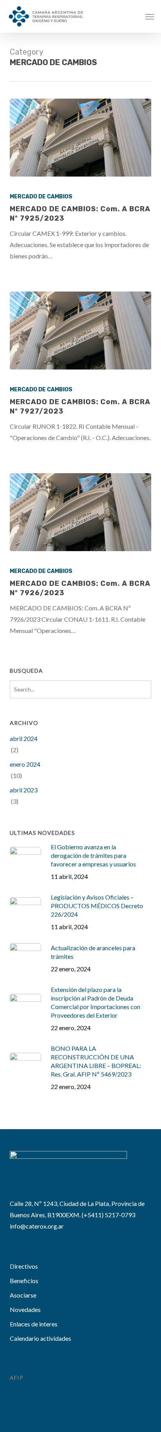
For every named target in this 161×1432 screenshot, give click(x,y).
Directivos (24, 1266)
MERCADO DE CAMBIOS (41, 196)
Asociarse (23, 1295)
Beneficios (24, 1280)
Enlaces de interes (33, 1324)
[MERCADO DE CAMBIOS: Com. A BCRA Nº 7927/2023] (81, 330)
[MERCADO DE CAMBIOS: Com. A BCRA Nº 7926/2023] (81, 512)
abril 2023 (24, 790)
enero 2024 (25, 764)
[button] (149, 16)
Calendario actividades (40, 1338)
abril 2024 (24, 738)
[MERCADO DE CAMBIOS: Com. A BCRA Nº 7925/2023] (81, 138)
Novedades (25, 1309)
